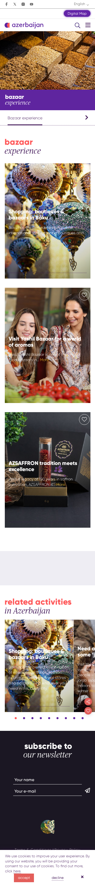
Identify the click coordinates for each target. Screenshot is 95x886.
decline (58, 878)
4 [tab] (41, 718)
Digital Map (77, 13)
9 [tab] (83, 718)
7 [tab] (66, 718)
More (13, 238)
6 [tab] (57, 718)
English (79, 4)
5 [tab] (49, 718)
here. (17, 871)
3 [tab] (32, 718)
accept (24, 878)
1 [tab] (16, 718)
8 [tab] (74, 718)
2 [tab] (24, 718)
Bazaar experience (25, 118)
